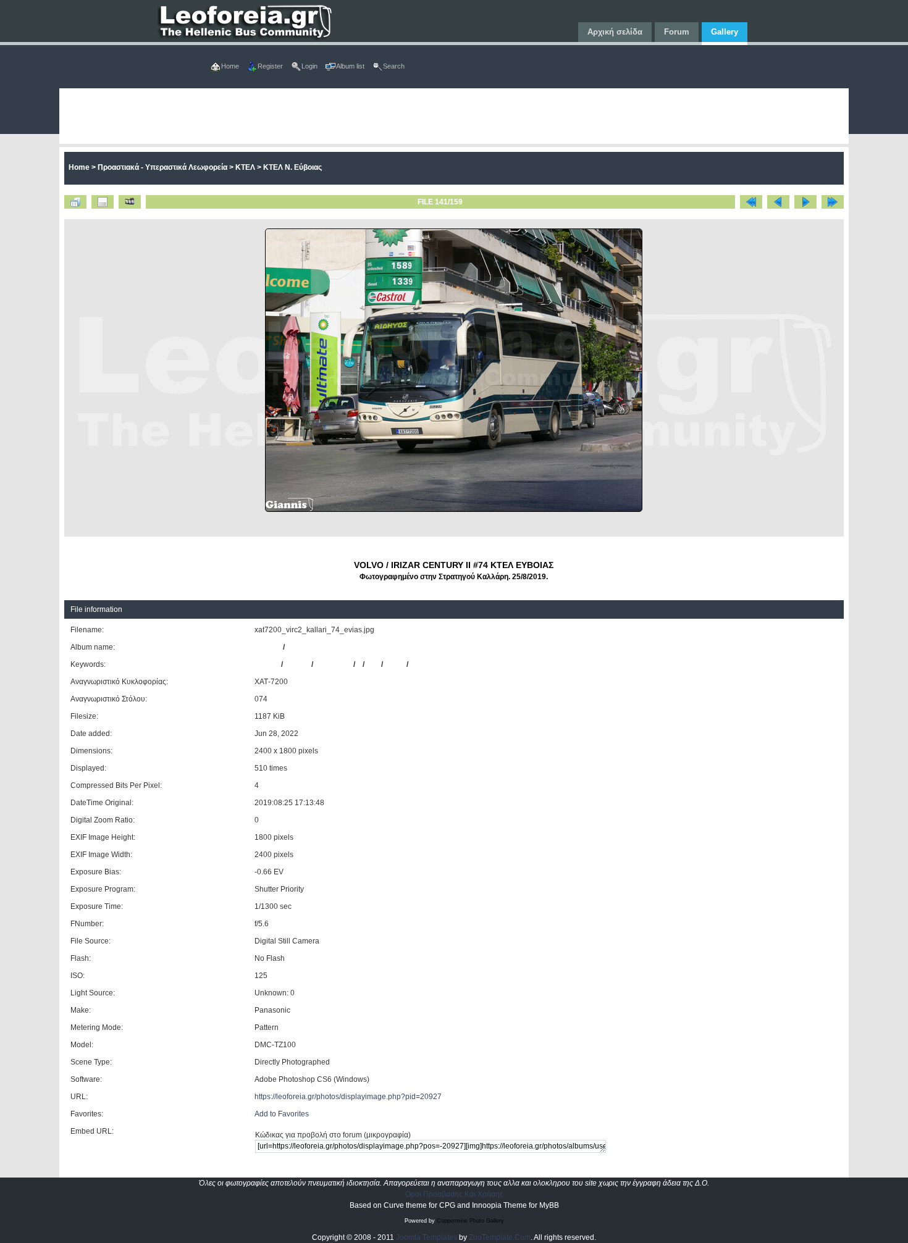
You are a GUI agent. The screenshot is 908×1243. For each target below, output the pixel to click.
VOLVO (266, 664)
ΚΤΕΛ (245, 167)
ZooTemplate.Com (500, 1237)
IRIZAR (297, 664)
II (359, 664)
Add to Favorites (281, 1114)
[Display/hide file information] (102, 202)
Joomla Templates (426, 1237)
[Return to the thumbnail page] (75, 202)
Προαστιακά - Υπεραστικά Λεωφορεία (162, 167)
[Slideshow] (130, 202)
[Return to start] (751, 202)
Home (79, 167)
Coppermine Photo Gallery (470, 1221)
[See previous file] (778, 202)
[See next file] (805, 202)
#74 (372, 664)
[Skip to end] (833, 202)
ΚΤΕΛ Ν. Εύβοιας (292, 167)
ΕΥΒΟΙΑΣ (426, 664)
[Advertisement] (430, 116)
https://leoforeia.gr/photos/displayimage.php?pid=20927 (348, 1096)
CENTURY (333, 664)
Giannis (267, 647)
